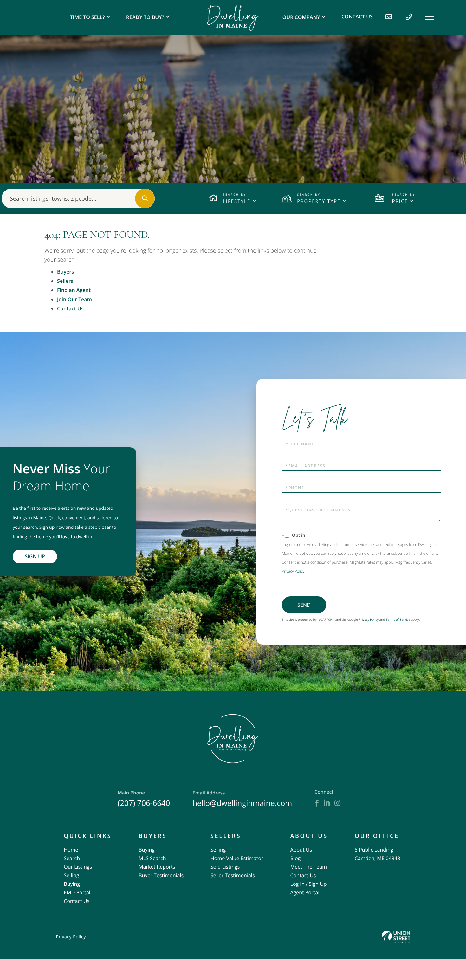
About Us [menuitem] (301, 849)
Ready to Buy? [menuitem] (145, 17)
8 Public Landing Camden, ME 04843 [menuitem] (377, 854)
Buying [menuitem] (72, 883)
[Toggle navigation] (429, 17)
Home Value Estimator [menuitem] (236, 858)
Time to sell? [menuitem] (87, 17)
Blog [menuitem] (295, 858)
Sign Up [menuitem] (318, 883)
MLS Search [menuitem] (152, 858)
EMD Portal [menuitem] (77, 892)
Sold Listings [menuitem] (225, 866)
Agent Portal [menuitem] (305, 892)
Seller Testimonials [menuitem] (232, 875)
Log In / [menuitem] (299, 883)
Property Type (318, 201)
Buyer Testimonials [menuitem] (161, 875)
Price (400, 201)
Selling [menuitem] (71, 875)
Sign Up (35, 556)
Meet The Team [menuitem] (308, 866)
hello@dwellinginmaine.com (242, 799)
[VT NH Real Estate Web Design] (396, 937)
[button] (145, 198)
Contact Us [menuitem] (357, 16)
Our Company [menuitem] (301, 17)
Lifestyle (236, 201)
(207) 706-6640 (144, 799)
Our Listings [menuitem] (78, 866)
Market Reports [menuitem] (157, 866)
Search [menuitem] (72, 858)
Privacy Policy (293, 571)
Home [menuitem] (71, 849)
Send (304, 604)
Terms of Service (398, 619)
